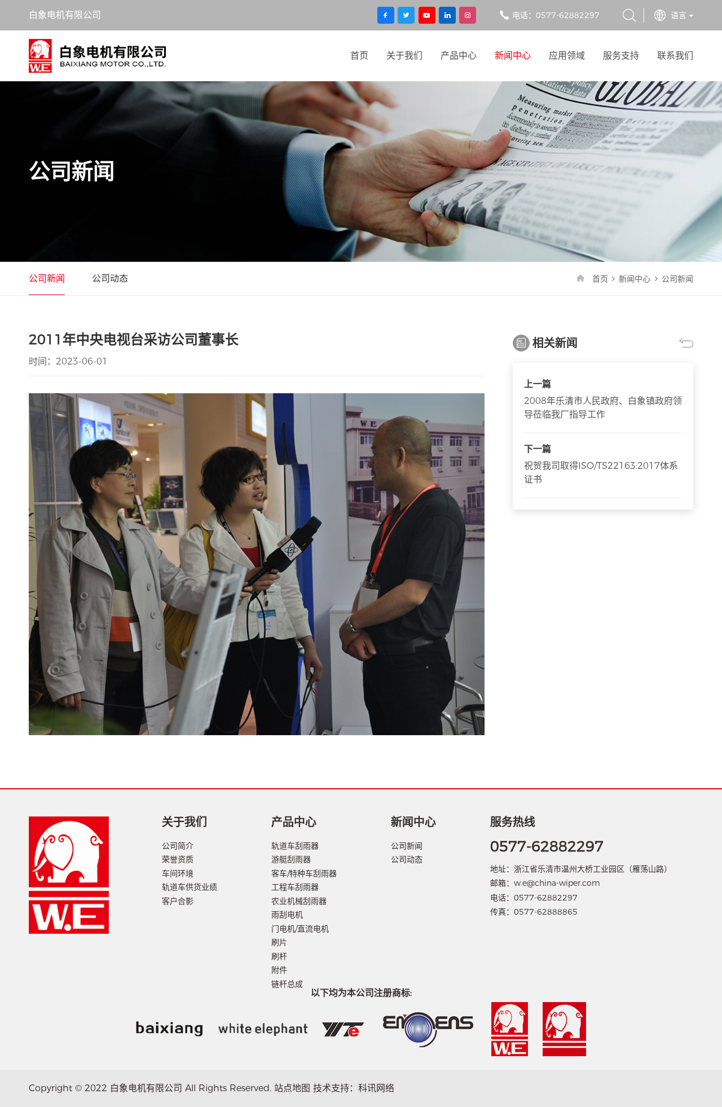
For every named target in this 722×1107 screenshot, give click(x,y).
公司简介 (177, 846)
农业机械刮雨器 (299, 901)
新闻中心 (513, 55)
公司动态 (110, 278)
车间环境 (177, 873)
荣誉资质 (177, 859)
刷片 (279, 942)
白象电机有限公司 (97, 56)
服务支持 (621, 55)
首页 (359, 55)
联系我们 (675, 55)
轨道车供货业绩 (189, 887)
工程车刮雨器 (295, 887)
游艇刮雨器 (291, 859)
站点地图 (292, 1088)
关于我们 (404, 55)
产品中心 (459, 55)
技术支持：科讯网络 (353, 1088)
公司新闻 (47, 278)
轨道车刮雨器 (295, 846)
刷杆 (279, 956)
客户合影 (177, 901)
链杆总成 (287, 984)
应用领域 (567, 55)
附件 (279, 970)
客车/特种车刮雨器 (304, 873)
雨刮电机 (287, 915)
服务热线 (512, 822)
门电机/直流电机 (300, 929)
